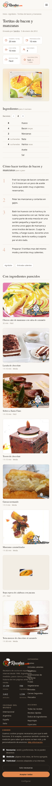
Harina (25, 144)
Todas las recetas (35, 709)
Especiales (32, 724)
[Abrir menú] (46, 5)
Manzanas (26, 133)
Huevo (25, 123)
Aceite (24, 149)
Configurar (26, 781)
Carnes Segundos (35, 693)
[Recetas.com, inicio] (12, 5)
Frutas (30, 681)
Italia (5, 723)
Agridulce (12, 14)
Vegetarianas (33, 685)
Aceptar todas (26, 774)
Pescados (32, 697)
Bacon (24, 128)
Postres (31, 663)
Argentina (7, 715)
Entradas (31, 689)
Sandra (17, 31)
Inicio (5, 14)
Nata (24, 139)
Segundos (32, 671)
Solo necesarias (26, 767)
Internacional (8, 711)
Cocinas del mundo (10, 706)
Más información (35, 742)
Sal (23, 155)
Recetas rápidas (34, 712)
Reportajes (32, 720)
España (6, 719)
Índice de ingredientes (37, 716)
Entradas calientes (24, 265)
